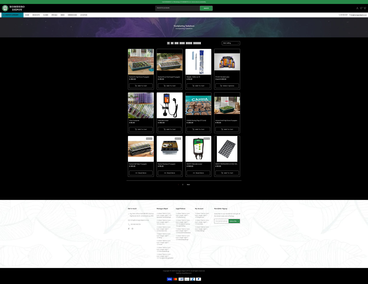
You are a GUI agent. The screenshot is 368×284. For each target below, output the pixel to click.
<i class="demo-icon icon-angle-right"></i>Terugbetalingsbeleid (165, 256)
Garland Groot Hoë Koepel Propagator (169, 77)
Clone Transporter (134, 120)
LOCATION (83, 15)
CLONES (45, 15)
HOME (27, 15)
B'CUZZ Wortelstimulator (222, 77)
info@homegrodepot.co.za (359, 15)
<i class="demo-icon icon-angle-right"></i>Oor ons (163, 222)
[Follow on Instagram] (132, 229)
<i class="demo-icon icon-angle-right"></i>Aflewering (183, 215)
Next (188, 185)
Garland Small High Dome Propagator (226, 120)
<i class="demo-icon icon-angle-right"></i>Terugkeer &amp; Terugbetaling (183, 223)
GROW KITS (36, 15)
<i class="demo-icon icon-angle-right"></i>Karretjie (202, 222)
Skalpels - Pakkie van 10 (193, 77)
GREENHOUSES (72, 15)
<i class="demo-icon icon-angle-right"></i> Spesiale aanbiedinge (164, 215)
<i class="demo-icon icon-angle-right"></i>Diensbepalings (163, 249)
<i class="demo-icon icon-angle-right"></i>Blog (163, 236)
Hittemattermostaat (163, 120)
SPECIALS (54, 15)
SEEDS (62, 15)
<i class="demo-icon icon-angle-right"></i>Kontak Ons (163, 229)
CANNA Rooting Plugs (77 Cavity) (196, 120)
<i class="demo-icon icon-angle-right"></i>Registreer (202, 215)
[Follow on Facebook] (129, 229)
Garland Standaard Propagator (166, 164)
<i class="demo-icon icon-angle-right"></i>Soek (163, 242)
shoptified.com (187, 273)
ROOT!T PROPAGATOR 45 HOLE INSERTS (227, 164)
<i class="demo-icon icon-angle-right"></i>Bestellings (202, 229)
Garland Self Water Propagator (138, 164)
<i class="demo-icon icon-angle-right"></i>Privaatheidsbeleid (183, 231)
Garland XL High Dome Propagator (139, 77)
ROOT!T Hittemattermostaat (194, 164)
